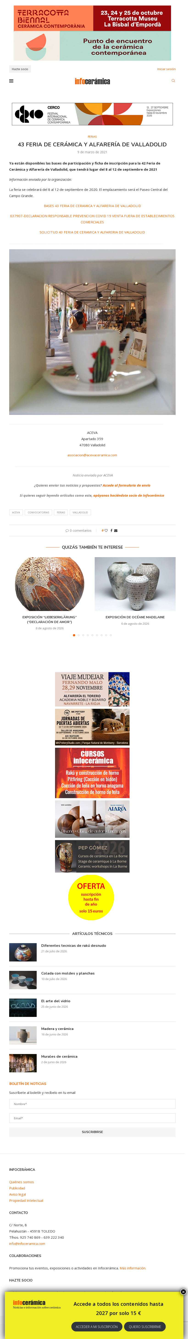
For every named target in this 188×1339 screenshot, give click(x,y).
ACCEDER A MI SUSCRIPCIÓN (97, 1327)
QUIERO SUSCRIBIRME (145, 1327)
